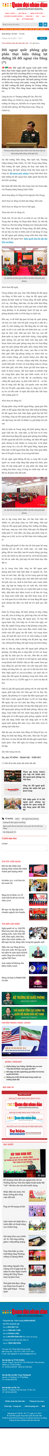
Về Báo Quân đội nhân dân (15, 1401)
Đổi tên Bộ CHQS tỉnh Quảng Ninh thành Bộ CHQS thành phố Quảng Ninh (14, 869)
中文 (37, 16)
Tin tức (21, 34)
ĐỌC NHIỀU (8, 1144)
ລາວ (43, 16)
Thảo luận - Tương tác (12, 1406)
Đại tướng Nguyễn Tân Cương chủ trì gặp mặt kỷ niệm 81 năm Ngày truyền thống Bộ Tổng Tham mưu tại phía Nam (15, 1271)
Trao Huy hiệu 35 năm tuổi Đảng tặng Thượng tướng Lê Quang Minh (14, 1254)
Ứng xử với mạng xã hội (14, 1206)
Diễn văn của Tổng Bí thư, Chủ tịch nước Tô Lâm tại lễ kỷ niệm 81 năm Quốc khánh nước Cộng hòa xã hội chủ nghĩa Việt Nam (14, 952)
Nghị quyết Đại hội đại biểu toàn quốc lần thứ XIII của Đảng (23, 827)
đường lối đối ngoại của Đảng (14, 822)
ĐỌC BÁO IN (22, 13)
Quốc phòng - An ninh (9, 34)
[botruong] (24, 998)
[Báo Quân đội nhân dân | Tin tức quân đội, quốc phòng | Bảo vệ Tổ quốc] (24, 5)
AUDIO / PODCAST (13, 1062)
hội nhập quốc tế (9, 832)
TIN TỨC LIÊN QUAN (11, 861)
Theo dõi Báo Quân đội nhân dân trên (15, 43)
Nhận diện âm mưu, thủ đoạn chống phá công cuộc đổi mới (14, 1194)
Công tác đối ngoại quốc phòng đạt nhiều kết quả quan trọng (34, 788)
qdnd (17, 819)
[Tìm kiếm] (41, 24)
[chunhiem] (24, 1013)
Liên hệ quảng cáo (31, 1406)
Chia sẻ (42, 38)
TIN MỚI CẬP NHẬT (11, 924)
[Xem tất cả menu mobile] (45, 24)
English (29, 16)
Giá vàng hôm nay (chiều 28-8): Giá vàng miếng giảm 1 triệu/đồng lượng (14, 1239)
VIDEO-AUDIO (10, 13)
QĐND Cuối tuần (36, 13)
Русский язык (28, 19)
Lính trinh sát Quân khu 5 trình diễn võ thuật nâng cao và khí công (15, 1224)
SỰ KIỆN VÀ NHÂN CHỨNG (13, 16)
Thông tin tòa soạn (36, 1401)
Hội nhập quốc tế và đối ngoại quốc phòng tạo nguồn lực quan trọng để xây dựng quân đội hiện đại (34, 804)
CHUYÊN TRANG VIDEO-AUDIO (16, 1023)
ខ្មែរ (17, 19)
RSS (43, 1406)
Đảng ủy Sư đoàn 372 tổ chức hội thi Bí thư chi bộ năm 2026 (13, 898)
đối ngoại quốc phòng (19, 173)
